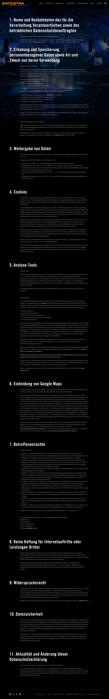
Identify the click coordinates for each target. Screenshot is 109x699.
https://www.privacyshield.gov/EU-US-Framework (62, 431)
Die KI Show (49, 3)
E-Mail (49, 694)
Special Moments (83, 3)
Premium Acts (59, 3)
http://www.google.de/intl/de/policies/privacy (32, 428)
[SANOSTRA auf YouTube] (17, 694)
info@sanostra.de (37, 42)
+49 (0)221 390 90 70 (41, 694)
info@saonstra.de (83, 600)
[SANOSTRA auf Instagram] (13, 694)
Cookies (83, 694)
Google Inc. (44, 303)
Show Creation (70, 3)
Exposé (41, 3)
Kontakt (99, 3)
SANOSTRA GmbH (96, 694)
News (92, 3)
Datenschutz (76, 694)
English (62, 694)
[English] (105, 3)
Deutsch (56, 694)
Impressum (69, 694)
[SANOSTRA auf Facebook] (10, 694)
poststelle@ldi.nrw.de (31, 528)
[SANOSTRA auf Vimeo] (20, 694)
